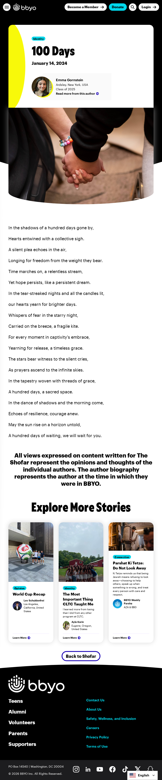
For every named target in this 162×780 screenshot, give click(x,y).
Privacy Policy (97, 737)
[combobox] (142, 775)
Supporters (22, 744)
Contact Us (95, 700)
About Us (93, 709)
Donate (118, 7)
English (143, 775)
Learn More (20, 637)
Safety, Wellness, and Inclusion (111, 718)
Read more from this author (75, 94)
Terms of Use (97, 746)
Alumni (17, 711)
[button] (7, 7)
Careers (92, 728)
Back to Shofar (81, 656)
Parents (17, 733)
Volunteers (21, 722)
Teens (15, 701)
